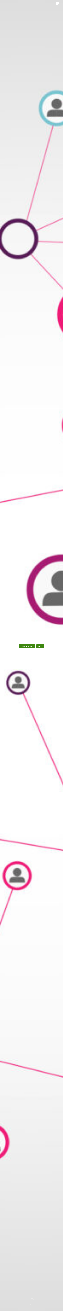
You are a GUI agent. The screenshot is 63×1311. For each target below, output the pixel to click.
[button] (57, 3)
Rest (40, 646)
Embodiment (27, 646)
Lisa (31, 663)
